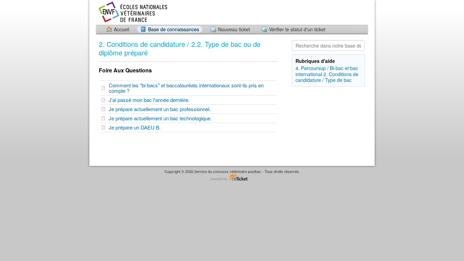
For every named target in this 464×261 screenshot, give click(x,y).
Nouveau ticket (234, 29)
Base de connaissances (173, 29)
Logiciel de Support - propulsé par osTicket (232, 178)
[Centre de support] (132, 12)
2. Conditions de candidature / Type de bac (327, 77)
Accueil (121, 29)
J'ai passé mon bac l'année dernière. (150, 99)
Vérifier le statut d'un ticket (297, 29)
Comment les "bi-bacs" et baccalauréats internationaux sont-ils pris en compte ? (186, 88)
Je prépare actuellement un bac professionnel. (161, 108)
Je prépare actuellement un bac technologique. (161, 118)
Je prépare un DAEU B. (136, 127)
